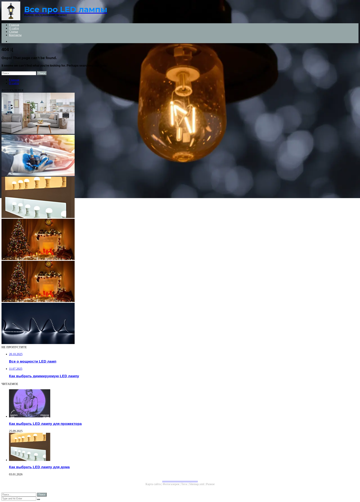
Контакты (15, 35)
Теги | (185, 484)
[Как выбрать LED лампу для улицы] (114, 282)
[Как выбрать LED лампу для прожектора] (117, 403)
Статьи (13, 31)
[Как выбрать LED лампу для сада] (114, 324)
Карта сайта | (154, 484)
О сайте (14, 28)
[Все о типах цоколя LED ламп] (114, 156)
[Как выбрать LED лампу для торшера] (114, 114)
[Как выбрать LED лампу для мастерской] (114, 240)
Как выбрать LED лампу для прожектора (45, 424)
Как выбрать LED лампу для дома (39, 467)
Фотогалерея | (172, 484)
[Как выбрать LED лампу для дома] (114, 198)
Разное (210, 484)
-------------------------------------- (180, 480)
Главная (14, 24)
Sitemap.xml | (197, 484)
